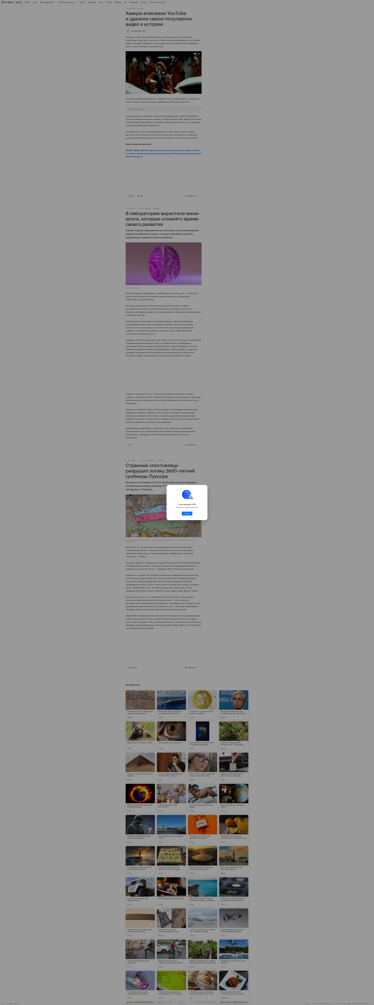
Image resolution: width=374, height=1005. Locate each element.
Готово (187, 513)
